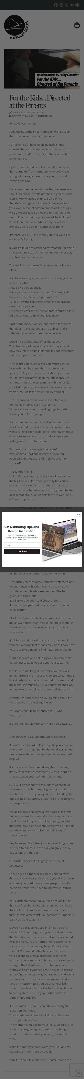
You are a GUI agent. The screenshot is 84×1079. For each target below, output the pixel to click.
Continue (22, 551)
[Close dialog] (79, 514)
